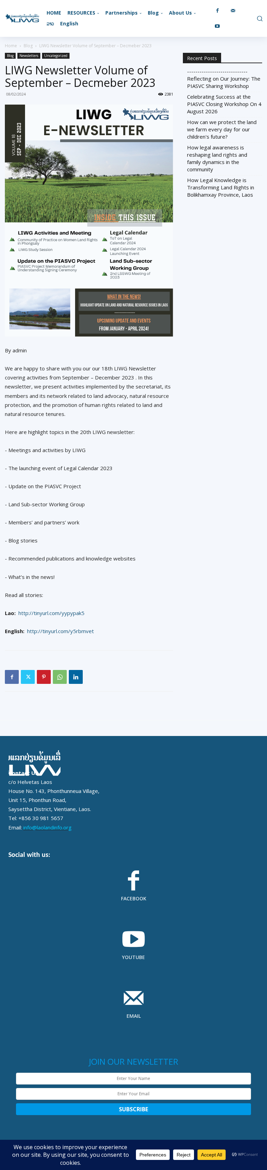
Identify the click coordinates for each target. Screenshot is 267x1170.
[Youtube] (217, 26)
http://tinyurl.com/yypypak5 (51, 612)
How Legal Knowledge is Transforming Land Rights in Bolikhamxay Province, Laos (220, 187)
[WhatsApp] (60, 677)
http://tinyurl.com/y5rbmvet (60, 631)
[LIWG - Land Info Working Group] (22, 18)
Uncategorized (55, 55)
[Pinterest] (44, 677)
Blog (28, 46)
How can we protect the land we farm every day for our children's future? (222, 129)
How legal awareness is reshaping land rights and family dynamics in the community (217, 158)
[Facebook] (217, 11)
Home (11, 46)
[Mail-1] (233, 11)
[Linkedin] (76, 677)
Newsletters (28, 55)
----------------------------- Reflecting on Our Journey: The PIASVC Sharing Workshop (223, 78)
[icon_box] (133, 890)
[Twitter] (28, 677)
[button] (259, 18)
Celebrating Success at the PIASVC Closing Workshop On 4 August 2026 (224, 104)
